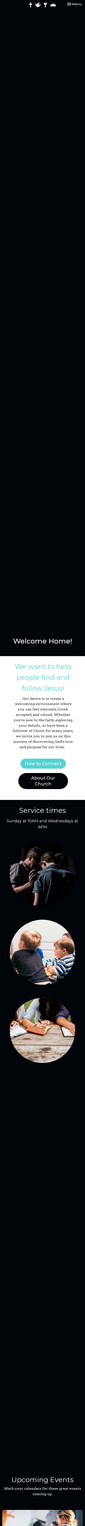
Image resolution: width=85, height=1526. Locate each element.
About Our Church (43, 780)
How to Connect (43, 763)
